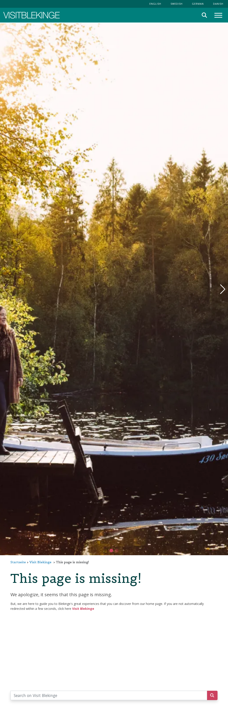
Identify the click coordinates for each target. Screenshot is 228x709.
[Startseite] (31, 15)
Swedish (177, 3)
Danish (218, 3)
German (198, 3)
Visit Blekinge (40, 562)
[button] (116, 550)
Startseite (18, 562)
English (155, 3)
